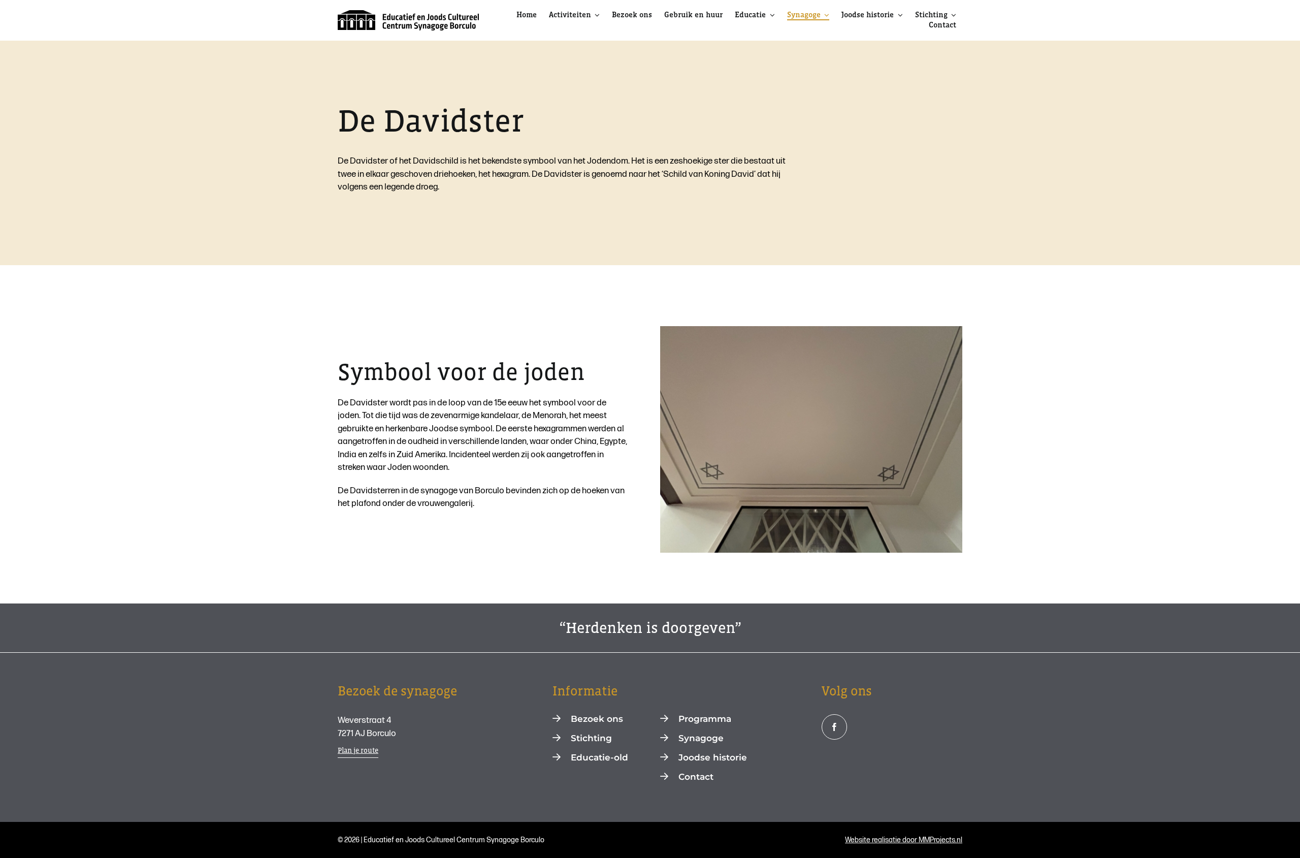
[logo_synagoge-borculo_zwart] (408, 14)
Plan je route (358, 750)
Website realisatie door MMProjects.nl (903, 840)
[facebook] (834, 727)
